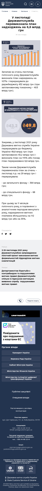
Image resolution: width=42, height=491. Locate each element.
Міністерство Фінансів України (21, 371)
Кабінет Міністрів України (21, 365)
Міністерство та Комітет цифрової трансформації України (21, 378)
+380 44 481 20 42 (23, 428)
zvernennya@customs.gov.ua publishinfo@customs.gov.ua (18, 448)
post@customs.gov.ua (23, 430)
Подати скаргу (33, 301)
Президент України (21, 353)
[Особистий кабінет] (37, 4)
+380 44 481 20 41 (23, 439)
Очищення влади (21, 398)
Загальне (24, 11)
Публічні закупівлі (21, 392)
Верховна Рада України (21, 359)
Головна (5, 11)
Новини (14, 11)
